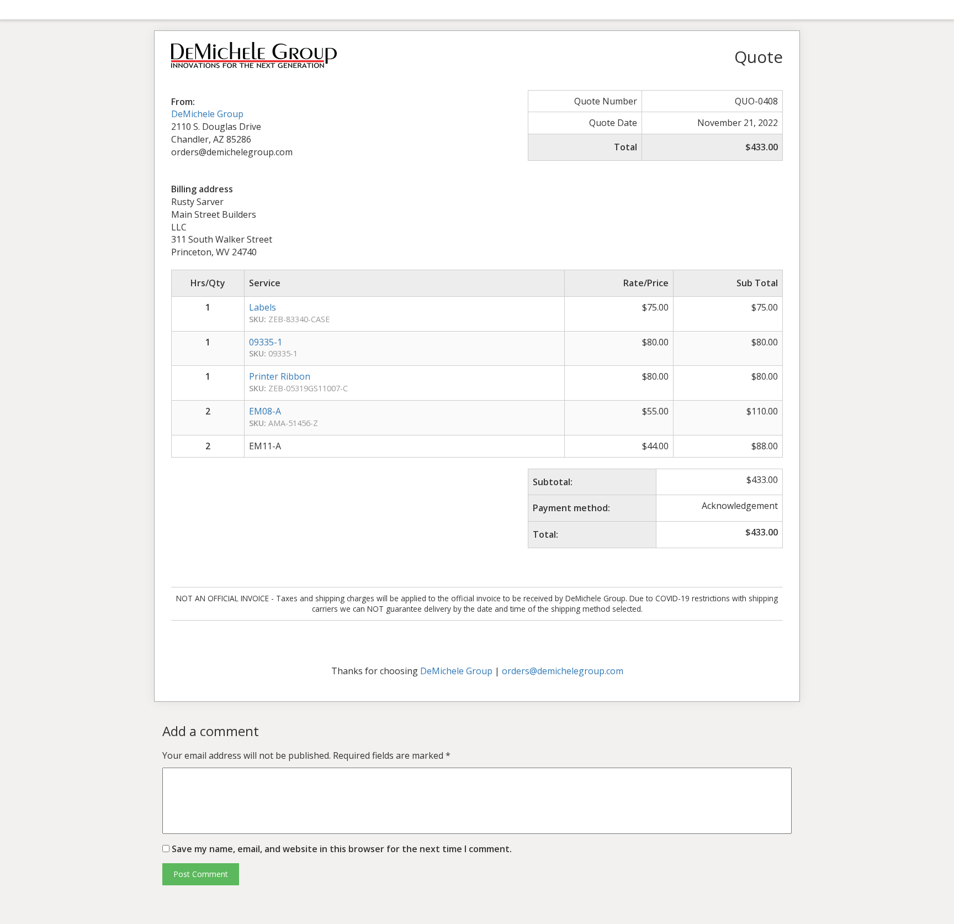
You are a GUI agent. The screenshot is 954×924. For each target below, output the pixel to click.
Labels (262, 307)
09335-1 (265, 342)
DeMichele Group (207, 114)
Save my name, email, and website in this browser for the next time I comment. (342, 849)
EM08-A (265, 411)
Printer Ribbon (279, 376)
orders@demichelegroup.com (562, 671)
